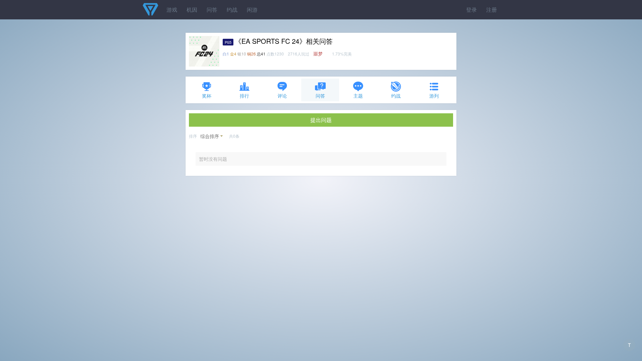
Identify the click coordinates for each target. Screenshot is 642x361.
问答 (212, 9)
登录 (471, 9)
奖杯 (206, 95)
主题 (358, 95)
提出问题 (321, 120)
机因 (192, 9)
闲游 (252, 9)
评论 (282, 95)
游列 (434, 95)
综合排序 (209, 136)
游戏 (172, 9)
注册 (491, 9)
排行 (244, 95)
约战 (232, 9)
